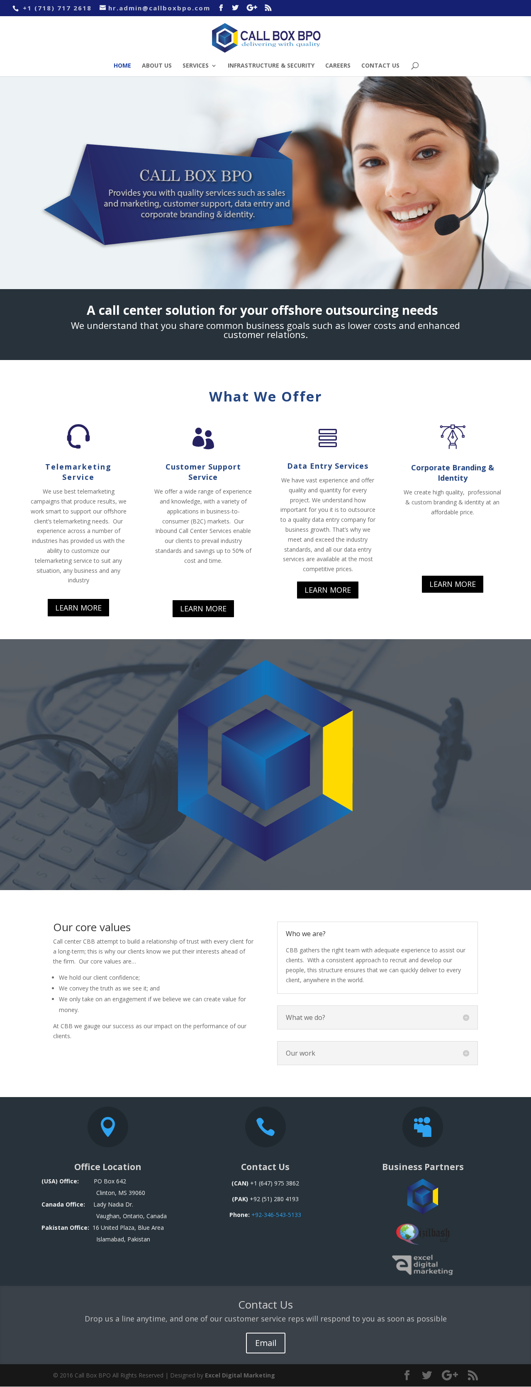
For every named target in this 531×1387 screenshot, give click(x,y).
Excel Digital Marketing (240, 1375)
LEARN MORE (78, 608)
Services (196, 66)
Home (122, 66)
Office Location (107, 1167)
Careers (338, 66)
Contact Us (380, 66)
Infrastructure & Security (271, 66)
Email (265, 1342)
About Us (157, 66)
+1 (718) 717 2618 (56, 8)
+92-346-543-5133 (276, 1215)
